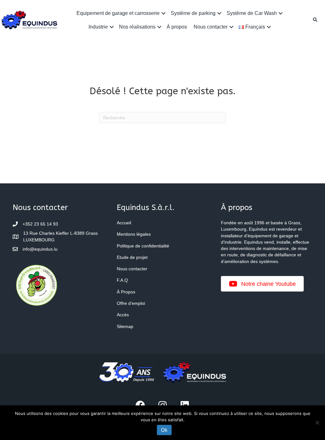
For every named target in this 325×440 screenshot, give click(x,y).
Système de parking (193, 13)
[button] (163, 13)
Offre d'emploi (131, 303)
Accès (123, 314)
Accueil (124, 222)
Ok (164, 430)
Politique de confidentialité (143, 245)
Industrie (98, 27)
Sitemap (125, 326)
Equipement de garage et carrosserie (118, 13)
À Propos (126, 291)
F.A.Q (122, 280)
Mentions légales (134, 234)
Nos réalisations (137, 27)
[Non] (317, 422)
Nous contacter (211, 27)
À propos (177, 27)
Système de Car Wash (252, 13)
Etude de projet (132, 257)
